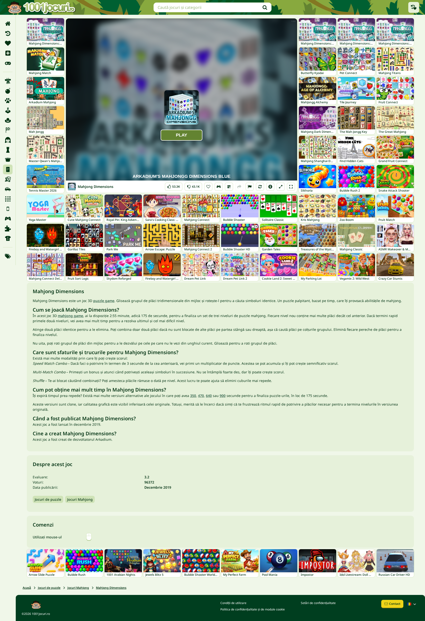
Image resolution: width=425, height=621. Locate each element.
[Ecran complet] (291, 186)
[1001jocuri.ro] (41, 7)
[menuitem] (8, 24)
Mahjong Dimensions (111, 588)
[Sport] (8, 238)
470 (201, 395)
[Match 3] (8, 199)
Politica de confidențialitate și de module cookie (252, 609)
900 (223, 395)
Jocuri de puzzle (48, 499)
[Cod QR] (229, 186)
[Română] (412, 604)
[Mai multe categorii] (8, 256)
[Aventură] (8, 120)
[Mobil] (8, 209)
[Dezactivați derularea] (270, 186)
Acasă (27, 588)
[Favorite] (8, 43)
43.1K (193, 185)
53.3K (174, 185)
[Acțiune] (8, 91)
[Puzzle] (8, 228)
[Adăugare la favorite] (208, 186)
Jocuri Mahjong (80, 499)
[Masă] (8, 179)
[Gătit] (8, 160)
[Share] (239, 186)
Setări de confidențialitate (318, 603)
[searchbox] (212, 7)
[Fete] (8, 140)
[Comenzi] (218, 186)
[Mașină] (8, 189)
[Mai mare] (280, 186)
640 (209, 395)
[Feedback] (249, 186)
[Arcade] (8, 110)
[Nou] (8, 53)
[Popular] (8, 63)
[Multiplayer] (8, 219)
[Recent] (8, 33)
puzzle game (103, 300)
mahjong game (70, 315)
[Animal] (8, 101)
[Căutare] (264, 7)
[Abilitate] (8, 81)
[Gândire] (8, 150)
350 (193, 395)
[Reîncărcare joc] (260, 186)
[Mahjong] (8, 169)
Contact (394, 604)
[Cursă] (8, 130)
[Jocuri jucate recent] (413, 7)
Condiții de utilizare (233, 603)
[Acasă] (8, 24)
